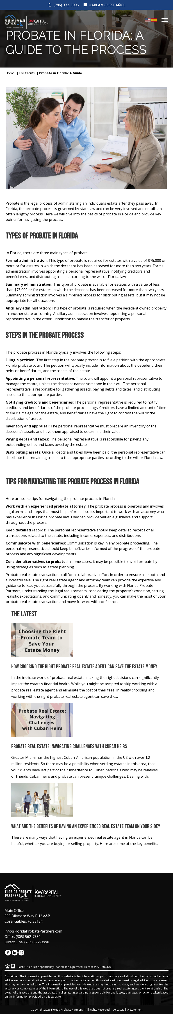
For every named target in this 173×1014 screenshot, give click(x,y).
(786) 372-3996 (66, 4)
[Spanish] (154, 19)
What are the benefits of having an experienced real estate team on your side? (85, 826)
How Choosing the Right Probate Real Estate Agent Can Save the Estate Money (84, 667)
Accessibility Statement (127, 1010)
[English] (148, 19)
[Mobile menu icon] (164, 20)
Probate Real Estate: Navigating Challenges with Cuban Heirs (69, 746)
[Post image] (42, 642)
